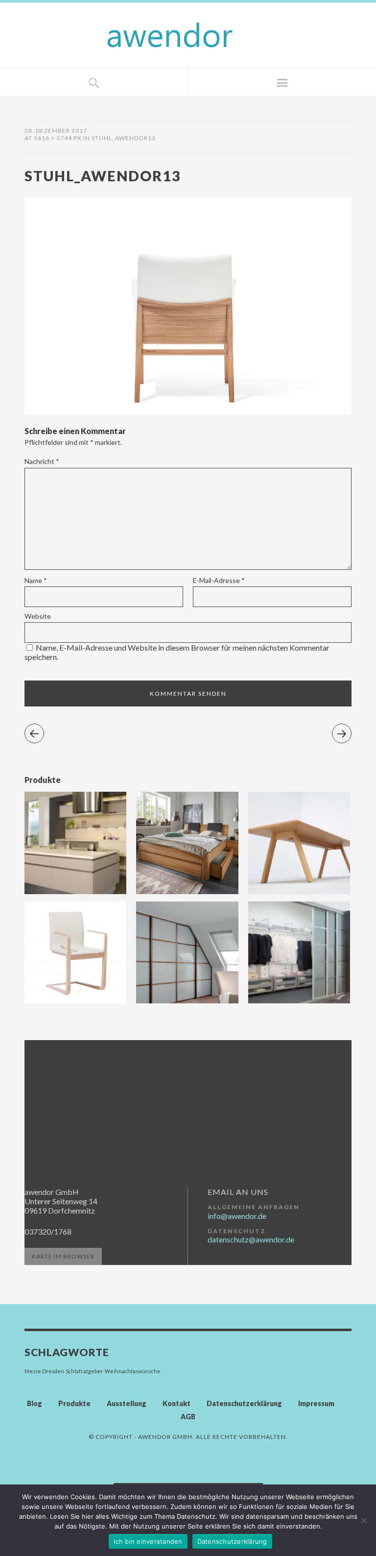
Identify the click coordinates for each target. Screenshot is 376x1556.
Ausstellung (126, 1403)
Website (37, 616)
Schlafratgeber (84, 1371)
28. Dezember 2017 (55, 130)
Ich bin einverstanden (148, 1541)
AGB (188, 1416)
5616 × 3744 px (58, 138)
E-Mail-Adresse (219, 580)
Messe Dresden (44, 1371)
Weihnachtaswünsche (133, 1371)
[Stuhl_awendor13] (188, 411)
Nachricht (41, 461)
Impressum (316, 1403)
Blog (34, 1403)
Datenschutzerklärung (244, 1403)
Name (35, 580)
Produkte (74, 1403)
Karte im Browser (63, 1256)
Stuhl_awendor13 (124, 138)
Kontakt (176, 1403)
